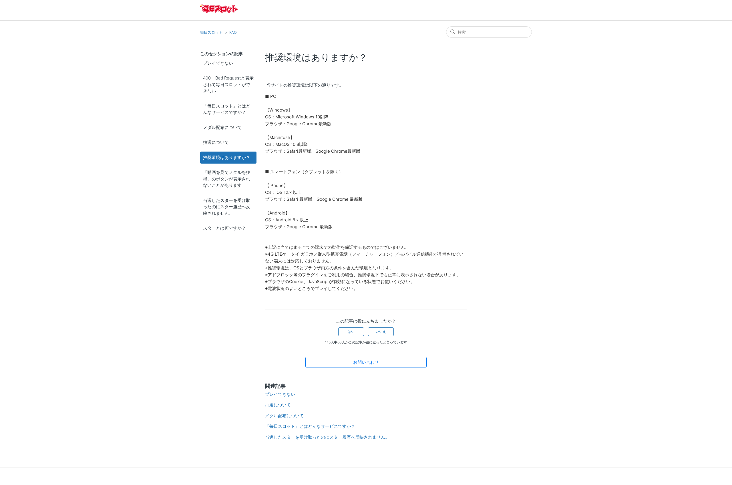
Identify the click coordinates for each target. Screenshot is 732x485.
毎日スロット (211, 32)
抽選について (216, 142)
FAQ (233, 32)
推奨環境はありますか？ (226, 157)
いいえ (381, 331)
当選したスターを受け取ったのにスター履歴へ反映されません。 (226, 207)
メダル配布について (222, 127)
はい (351, 331)
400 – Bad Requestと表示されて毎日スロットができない (228, 84)
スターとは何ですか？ (224, 228)
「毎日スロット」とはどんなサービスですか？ (226, 109)
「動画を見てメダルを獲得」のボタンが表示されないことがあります (226, 179)
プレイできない (218, 63)
